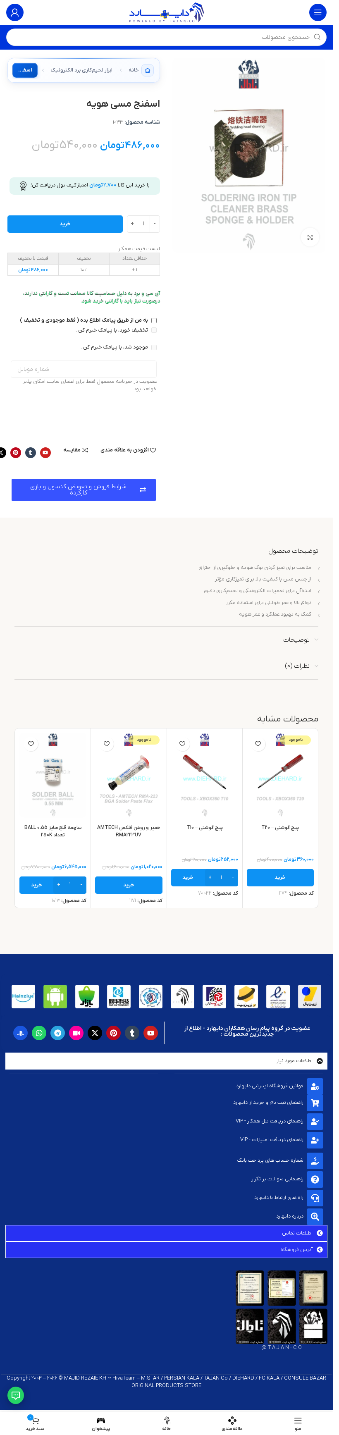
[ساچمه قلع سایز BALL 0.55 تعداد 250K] (52, 775)
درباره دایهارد (289, 1216)
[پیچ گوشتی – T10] (204, 775)
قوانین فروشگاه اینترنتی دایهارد (269, 1085)
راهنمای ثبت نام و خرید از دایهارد (268, 1102)
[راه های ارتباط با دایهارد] (315, 1198)
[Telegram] (57, 1033)
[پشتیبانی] (15, 1395)
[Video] (76, 1033)
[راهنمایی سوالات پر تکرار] (315, 1179)
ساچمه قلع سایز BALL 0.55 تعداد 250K (52, 831)
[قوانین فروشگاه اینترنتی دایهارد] (315, 1086)
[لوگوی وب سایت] (166, 12)
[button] (204, 877)
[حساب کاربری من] (15, 12)
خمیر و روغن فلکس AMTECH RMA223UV (128, 831)
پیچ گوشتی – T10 (204, 827)
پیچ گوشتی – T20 (280, 827)
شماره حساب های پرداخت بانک (270, 1160)
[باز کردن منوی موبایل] (318, 12)
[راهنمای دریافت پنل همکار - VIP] (315, 1121)
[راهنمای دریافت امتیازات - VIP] (315, 1140)
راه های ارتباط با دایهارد (278, 1197)
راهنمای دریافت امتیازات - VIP (271, 1139)
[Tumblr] (30, 452)
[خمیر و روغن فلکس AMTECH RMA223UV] (128, 775)
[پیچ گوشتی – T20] (280, 775)
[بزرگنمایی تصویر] (310, 237)
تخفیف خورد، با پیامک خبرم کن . (112, 330)
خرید (65, 223)
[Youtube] (45, 452)
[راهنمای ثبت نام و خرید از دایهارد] (315, 1103)
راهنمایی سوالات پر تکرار (277, 1178)
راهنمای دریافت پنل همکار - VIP (269, 1121)
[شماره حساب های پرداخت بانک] (315, 1161)
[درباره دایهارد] (315, 1216)
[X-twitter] (95, 1033)
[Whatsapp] (39, 1033)
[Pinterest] (15, 452)
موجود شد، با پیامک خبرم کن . (115, 347)
